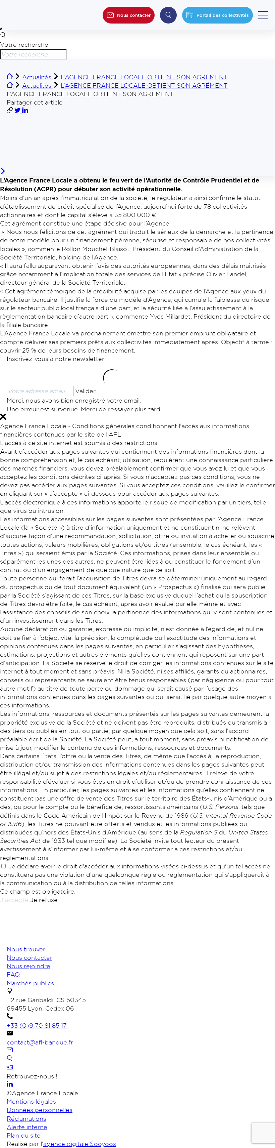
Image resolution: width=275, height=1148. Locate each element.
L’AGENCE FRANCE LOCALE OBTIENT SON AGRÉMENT (144, 77)
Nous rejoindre (28, 966)
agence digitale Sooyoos (79, 1143)
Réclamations (26, 1118)
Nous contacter (29, 957)
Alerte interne (27, 1127)
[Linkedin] (10, 1084)
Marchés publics (30, 983)
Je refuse (44, 899)
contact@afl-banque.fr (40, 1042)
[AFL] (42, 940)
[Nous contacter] (10, 1050)
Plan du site (24, 1135)
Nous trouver (26, 949)
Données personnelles (39, 1109)
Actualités (37, 77)
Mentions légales (31, 1101)
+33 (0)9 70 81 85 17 (37, 1025)
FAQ (13, 974)
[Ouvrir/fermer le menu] (263, 15)
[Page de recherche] (10, 1059)
